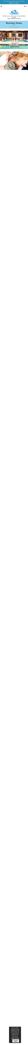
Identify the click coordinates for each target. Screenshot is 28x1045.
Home (10, 27)
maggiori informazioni (15, 1038)
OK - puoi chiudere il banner (16, 1040)
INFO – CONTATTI (16, 3)
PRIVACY (10, 3)
